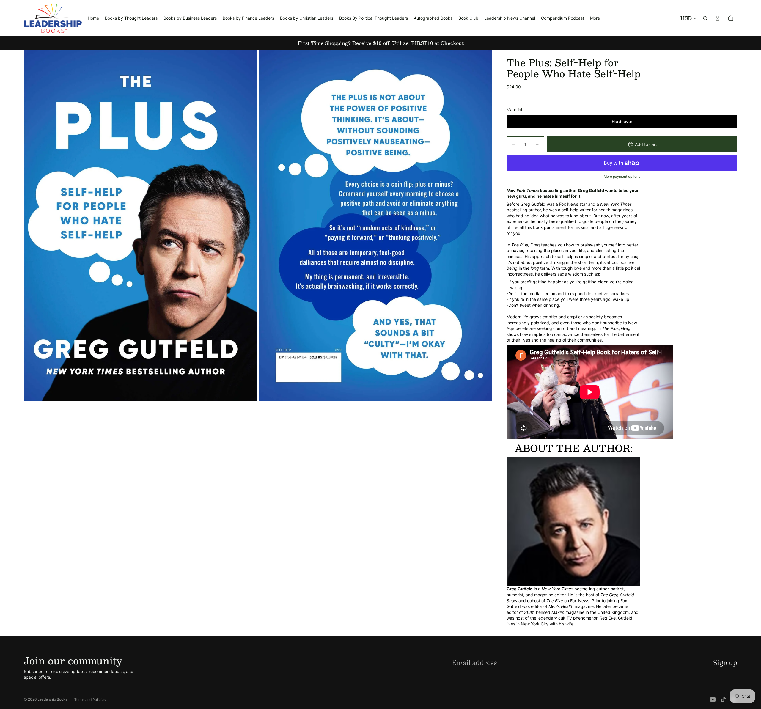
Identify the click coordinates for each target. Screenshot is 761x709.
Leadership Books (52, 699)
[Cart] (730, 18)
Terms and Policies (90, 699)
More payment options (622, 177)
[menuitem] (595, 18)
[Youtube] (712, 699)
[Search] (705, 18)
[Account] (717, 18)
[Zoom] (140, 225)
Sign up (725, 662)
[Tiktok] (723, 699)
